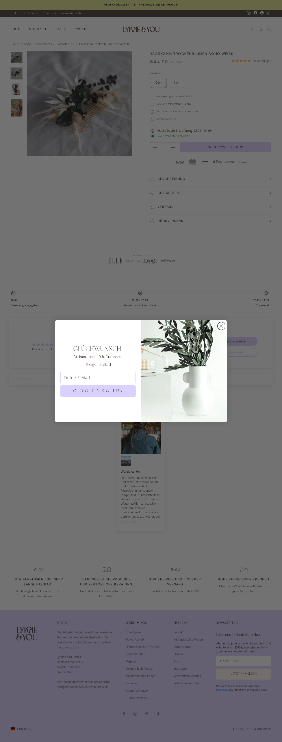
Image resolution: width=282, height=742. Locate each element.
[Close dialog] (221, 326)
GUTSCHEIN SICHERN (98, 391)
